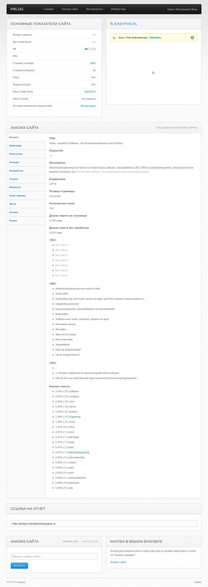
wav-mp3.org (71, 541)
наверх (198, 582)
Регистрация (183, 9)
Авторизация (88, 106)
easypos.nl (126, 24)
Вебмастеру (118, 9)
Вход (194, 9)
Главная (49, 9)
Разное (13, 220)
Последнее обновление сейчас (176, 127)
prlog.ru (21, 582)
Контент (13, 137)
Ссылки (13, 179)
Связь (170, 9)
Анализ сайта (70, 9)
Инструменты (94, 9)
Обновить (155, 37)
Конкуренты (16, 170)
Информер (15, 145)
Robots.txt (15, 187)
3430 (93, 63)
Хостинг (13, 212)
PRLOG (17, 9)
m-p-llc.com (90, 541)
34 (94, 70)
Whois (12, 204)
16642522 (90, 91)
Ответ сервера (17, 195)
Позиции (14, 162)
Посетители (15, 154)
